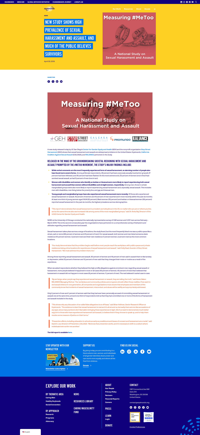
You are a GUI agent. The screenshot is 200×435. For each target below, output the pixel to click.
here (70, 332)
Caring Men (50, 397)
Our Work (117, 9)
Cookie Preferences (137, 427)
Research (50, 414)
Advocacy (50, 421)
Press (108, 409)
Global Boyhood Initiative (38, 2)
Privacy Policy (110, 392)
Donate (147, 9)
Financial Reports (112, 399)
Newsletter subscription (55, 368)
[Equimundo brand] (49, 9)
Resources (128, 9)
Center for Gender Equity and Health (97, 149)
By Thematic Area (55, 394)
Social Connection (53, 404)
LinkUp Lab (78, 2)
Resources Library (83, 401)
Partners (108, 395)
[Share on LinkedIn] (57, 81)
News (76, 394)
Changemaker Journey (62, 2)
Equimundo (9, 2)
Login (107, 419)
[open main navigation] (155, 9)
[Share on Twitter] (53, 81)
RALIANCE (90, 154)
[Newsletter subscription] (63, 359)
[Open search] (196, 2)
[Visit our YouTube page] (192, 2)
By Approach (52, 411)
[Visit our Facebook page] (190, 2)
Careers (108, 402)
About (138, 9)
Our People (109, 388)
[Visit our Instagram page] (184, 2)
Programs (50, 418)
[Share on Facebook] (49, 81)
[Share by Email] (61, 81)
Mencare (20, 2)
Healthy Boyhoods (53, 401)
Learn (108, 416)
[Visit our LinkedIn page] (181, 2)
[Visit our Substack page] (187, 2)
